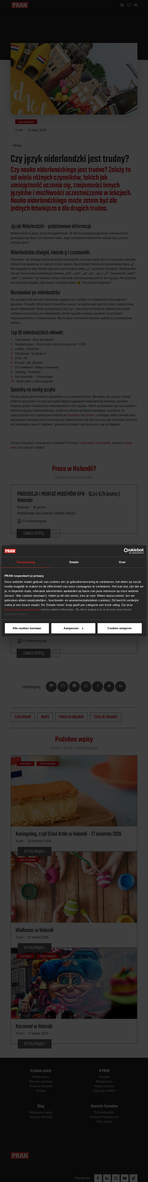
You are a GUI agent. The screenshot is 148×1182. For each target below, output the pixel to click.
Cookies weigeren (120, 628)
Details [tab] (74, 562)
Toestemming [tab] (26, 562)
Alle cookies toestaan (27, 628)
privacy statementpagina (22, 609)
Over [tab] (122, 562)
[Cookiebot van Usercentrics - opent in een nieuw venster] (127, 551)
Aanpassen (71, 628)
